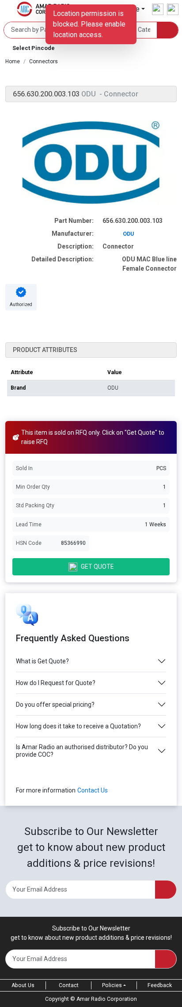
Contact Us (92, 790)
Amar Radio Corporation (106, 999)
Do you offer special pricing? (55, 704)
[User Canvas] (157, 9)
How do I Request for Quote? (55, 682)
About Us (22, 985)
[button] (91, 48)
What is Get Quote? (42, 661)
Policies (112, 985)
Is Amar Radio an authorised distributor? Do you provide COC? (82, 750)
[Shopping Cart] (172, 9)
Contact (69, 985)
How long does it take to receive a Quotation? (78, 726)
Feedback (160, 985)
